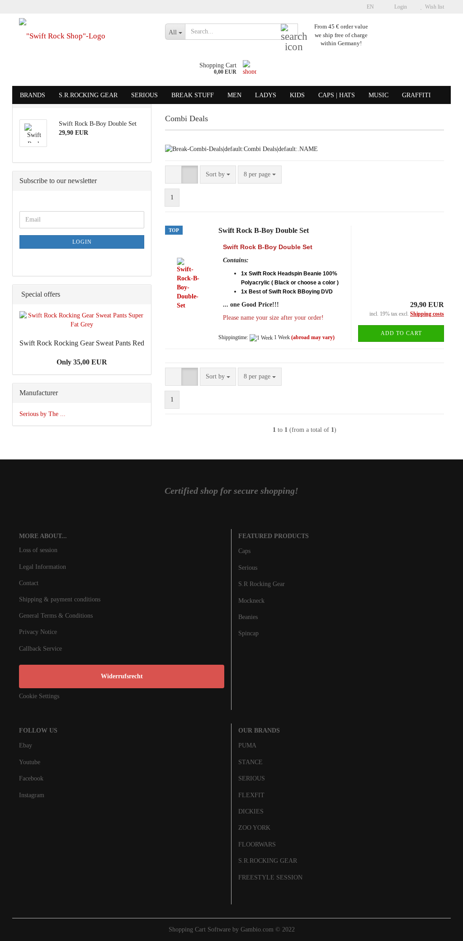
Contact (28, 583)
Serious (247, 567)
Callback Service (40, 648)
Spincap (248, 633)
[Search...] (289, 32)
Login (82, 242)
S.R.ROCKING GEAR (88, 95)
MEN (234, 95)
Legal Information (42, 566)
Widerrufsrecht (122, 676)
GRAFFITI (416, 95)
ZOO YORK (254, 827)
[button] (367, 7)
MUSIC (378, 95)
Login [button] (399, 7)
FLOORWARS (257, 844)
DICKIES (251, 811)
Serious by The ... (42, 414)
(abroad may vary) (313, 337)
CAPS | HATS (336, 95)
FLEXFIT (251, 795)
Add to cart (401, 333)
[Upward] (438, 927)
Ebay (25, 745)
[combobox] (218, 175)
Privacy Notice (38, 632)
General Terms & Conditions (56, 615)
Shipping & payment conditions (59, 599)
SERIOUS (144, 95)
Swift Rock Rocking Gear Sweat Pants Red (81, 343)
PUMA (247, 745)
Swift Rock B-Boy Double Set (263, 230)
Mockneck (251, 600)
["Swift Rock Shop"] (85, 36)
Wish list (433, 7)
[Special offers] (141, 294)
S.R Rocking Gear (261, 584)
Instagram (31, 795)
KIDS (297, 95)
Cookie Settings (39, 696)
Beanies (248, 617)
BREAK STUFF (192, 95)
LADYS (265, 95)
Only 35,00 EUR (82, 362)
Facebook (31, 778)
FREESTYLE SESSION (270, 877)
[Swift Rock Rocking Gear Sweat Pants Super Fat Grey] (81, 320)
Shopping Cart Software (200, 929)
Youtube (29, 762)
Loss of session (38, 550)
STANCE (250, 762)
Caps (244, 551)
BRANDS (32, 95)
